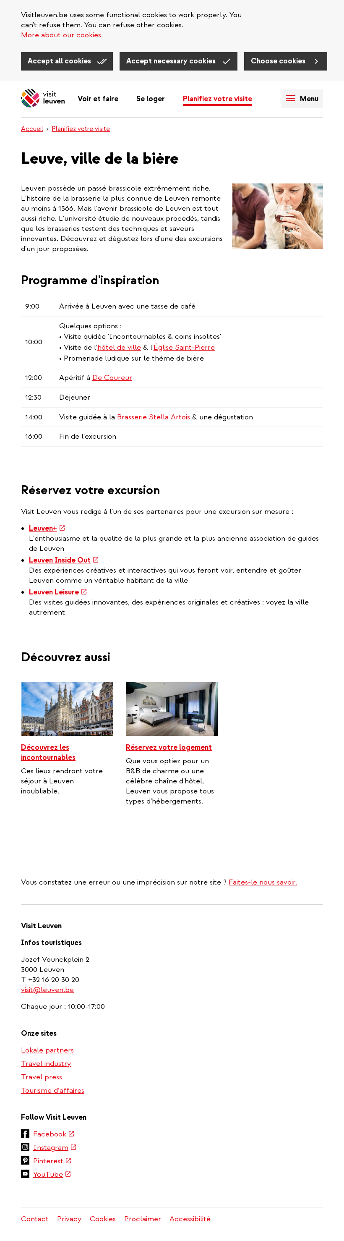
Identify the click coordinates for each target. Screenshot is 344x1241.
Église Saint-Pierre (184, 347)
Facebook (54, 1134)
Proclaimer (142, 1219)
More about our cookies (61, 35)
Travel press (41, 1077)
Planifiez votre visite (217, 99)
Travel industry (46, 1063)
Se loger (150, 99)
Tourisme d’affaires (52, 1090)
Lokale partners (47, 1050)
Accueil (32, 129)
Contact (35, 1219)
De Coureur (112, 377)
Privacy (69, 1219)
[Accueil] (43, 99)
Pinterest (52, 1161)
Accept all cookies (60, 61)
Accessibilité (190, 1219)
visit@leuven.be (47, 990)
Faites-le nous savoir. (263, 882)
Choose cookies (279, 61)
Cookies (103, 1219)
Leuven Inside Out (64, 560)
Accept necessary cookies (171, 61)
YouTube (52, 1175)
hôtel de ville (119, 347)
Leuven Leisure (58, 592)
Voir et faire (98, 99)
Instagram (55, 1148)
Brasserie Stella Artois (153, 417)
